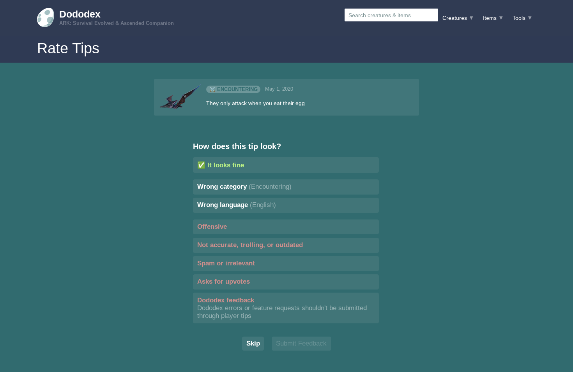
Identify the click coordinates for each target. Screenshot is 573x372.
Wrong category (244, 186)
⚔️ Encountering (233, 89)
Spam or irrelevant (226, 263)
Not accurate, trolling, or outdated (250, 245)
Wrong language (236, 205)
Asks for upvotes (223, 281)
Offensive (212, 226)
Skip (253, 343)
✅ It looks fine (220, 165)
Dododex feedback (282, 308)
